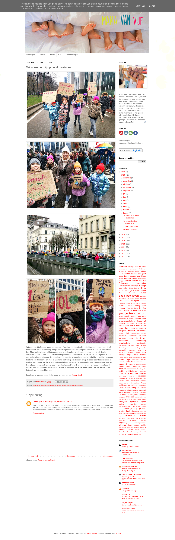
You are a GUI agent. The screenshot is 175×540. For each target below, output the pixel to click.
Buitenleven (123, 283)
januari (126, 213)
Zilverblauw (126, 451)
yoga (137, 432)
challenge (134, 285)
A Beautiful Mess (128, 509)
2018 (123, 234)
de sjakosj (122, 298)
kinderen (141, 338)
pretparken (142, 385)
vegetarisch (142, 418)
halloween (132, 321)
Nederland (136, 366)
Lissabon (143, 355)
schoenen (143, 392)
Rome (121, 392)
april (125, 203)
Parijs (144, 378)
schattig (135, 392)
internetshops (141, 331)
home (138, 326)
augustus (127, 191)
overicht (130, 378)
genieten (130, 313)
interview (121, 333)
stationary (122, 404)
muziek (144, 364)
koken (143, 345)
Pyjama (121, 387)
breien (134, 278)
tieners (127, 409)
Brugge (121, 281)
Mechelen (122, 362)
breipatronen (142, 278)
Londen (121, 357)
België (121, 276)
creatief (136, 291)
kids (131, 338)
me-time (143, 359)
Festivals (130, 308)
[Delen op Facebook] (64, 381)
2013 (123, 250)
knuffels (131, 345)
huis (133, 328)
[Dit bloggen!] (59, 381)
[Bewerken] (145, 122)
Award (137, 271)
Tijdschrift (132, 409)
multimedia (132, 364)
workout (143, 429)
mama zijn (124, 359)
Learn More (141, 6)
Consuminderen (134, 288)
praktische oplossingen (128, 385)
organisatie (123, 378)
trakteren (134, 411)
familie (54, 385)
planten (126, 383)
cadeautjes (141, 283)
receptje (143, 387)
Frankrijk (136, 311)
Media (128, 362)
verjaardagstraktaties (139, 423)
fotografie (128, 310)
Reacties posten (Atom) (46, 460)
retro (134, 390)
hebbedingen (124, 323)
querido (127, 387)
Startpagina (30, 55)
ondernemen (130, 369)
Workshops (131, 432)
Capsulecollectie (124, 285)
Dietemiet (125, 489)
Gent (138, 314)
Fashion (129, 306)
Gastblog (143, 310)
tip (136, 409)
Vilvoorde (122, 425)
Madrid (126, 357)
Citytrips (52, 55)
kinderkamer (123, 341)
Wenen (136, 427)
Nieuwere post (32, 456)
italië (127, 333)
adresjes (138, 267)
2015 (123, 244)
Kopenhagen (123, 348)
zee (141, 432)
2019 (123, 175)
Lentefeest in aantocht (131, 226)
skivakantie (139, 397)
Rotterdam (127, 392)
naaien (121, 366)
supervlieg (133, 404)
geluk (121, 314)
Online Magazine (140, 369)
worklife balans (133, 429)
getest (121, 316)
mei (124, 200)
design (137, 298)
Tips (139, 408)
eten (133, 303)
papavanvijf (138, 378)
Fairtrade (143, 303)
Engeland (122, 303)
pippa (120, 383)
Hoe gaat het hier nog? (129, 491)
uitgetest (121, 416)
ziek (145, 432)
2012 (123, 254)
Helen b (133, 323)
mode (144, 362)
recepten (135, 387)
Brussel (128, 281)
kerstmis (122, 338)
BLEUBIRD (126, 495)
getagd (144, 314)
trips (133, 413)
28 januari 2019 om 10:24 (63, 402)
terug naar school (134, 406)
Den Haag (130, 298)
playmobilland (135, 383)
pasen (121, 381)
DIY (59, 55)
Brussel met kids (38, 385)
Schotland (122, 395)
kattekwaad (132, 335)
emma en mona (128, 483)
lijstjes (129, 355)
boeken (127, 278)
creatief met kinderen (132, 291)
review (138, 390)
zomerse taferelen (127, 434)
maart (125, 207)
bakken (143, 271)
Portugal (143, 383)
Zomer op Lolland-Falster (130, 446)
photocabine (135, 380)
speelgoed (123, 402)
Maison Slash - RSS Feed (131, 475)
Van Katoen (122, 418)
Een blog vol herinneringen (43, 402)
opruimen (132, 376)
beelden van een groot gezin (135, 274)
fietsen (136, 308)
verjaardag (123, 423)
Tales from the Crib (129, 467)
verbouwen (133, 420)
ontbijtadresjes (131, 371)
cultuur (143, 293)
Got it (152, 6)
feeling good (140, 306)
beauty (121, 274)
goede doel (61, 385)
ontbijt (121, 371)
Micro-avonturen (136, 362)
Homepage (70, 456)
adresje (131, 267)
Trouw (137, 413)
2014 (123, 247)
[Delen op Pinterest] (67, 381)
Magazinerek (133, 357)
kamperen (122, 335)
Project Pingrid (127, 503)
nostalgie (122, 369)
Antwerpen (123, 271)
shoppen (122, 397)
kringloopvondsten (140, 348)
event (138, 303)
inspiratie (142, 328)
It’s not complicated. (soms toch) (132, 505)
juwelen (144, 333)
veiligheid (122, 420)
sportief (143, 402)
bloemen (133, 276)
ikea (137, 328)
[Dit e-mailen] (56, 381)
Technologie (123, 406)
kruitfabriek (122, 350)
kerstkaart (142, 335)
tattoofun (143, 404)
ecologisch (48, 385)
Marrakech (135, 359)
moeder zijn (123, 364)
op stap (122, 376)
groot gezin (124, 321)
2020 (123, 172)
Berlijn (126, 276)
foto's (121, 310)
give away (142, 316)
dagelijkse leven (129, 295)
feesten (122, 308)
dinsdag (143, 298)
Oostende (143, 371)
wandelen (143, 425)
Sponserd (134, 401)
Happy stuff (141, 321)
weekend (130, 427)
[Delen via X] (61, 381)
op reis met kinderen (136, 373)
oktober (126, 184)
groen (81, 385)
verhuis (143, 420)
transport (140, 411)
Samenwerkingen (71, 55)
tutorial (144, 413)
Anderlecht (142, 269)
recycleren (122, 390)
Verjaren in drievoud (130, 229)
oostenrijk (122, 373)
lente (138, 352)
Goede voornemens (72, 385)
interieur (131, 330)
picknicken (143, 380)
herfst (140, 323)
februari (126, 210)
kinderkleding (141, 341)
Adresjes (42, 55)
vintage (129, 425)
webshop (122, 427)
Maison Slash (77, 375)
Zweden (138, 434)
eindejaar (143, 301)
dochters (126, 301)
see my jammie (132, 395)
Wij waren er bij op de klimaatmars (131, 217)
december (127, 178)
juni (124, 197)
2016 (123, 241)
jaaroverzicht (135, 333)
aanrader (123, 266)
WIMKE (124, 445)
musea (138, 364)
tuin (140, 413)
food (144, 308)
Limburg (135, 355)
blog (138, 276)
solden (129, 399)
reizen (129, 390)
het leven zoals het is (132, 324)
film (140, 308)
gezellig (126, 316)
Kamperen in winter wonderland (130, 222)
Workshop (122, 432)
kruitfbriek (132, 350)
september (127, 187)
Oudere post (108, 456)
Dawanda (143, 296)
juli (124, 194)
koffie (137, 345)
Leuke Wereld (127, 459)
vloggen (136, 425)
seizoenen (142, 395)
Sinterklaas (130, 397)
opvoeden (142, 376)
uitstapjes (128, 416)
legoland (130, 352)
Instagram (122, 331)
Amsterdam (133, 269)
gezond (133, 316)
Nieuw (144, 366)
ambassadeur (123, 269)
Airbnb (144, 267)
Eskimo (128, 303)
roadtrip (143, 390)
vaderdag (135, 416)
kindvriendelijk (124, 343)
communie (123, 288)
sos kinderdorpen (139, 399)
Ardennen (131, 271)
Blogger (118, 533)
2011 (123, 257)
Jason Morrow (92, 533)
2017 (123, 237)
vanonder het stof (132, 418)
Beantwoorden (38, 413)
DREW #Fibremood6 (128, 485)
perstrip (127, 380)
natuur (128, 366)
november (127, 181)
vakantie (142, 416)
